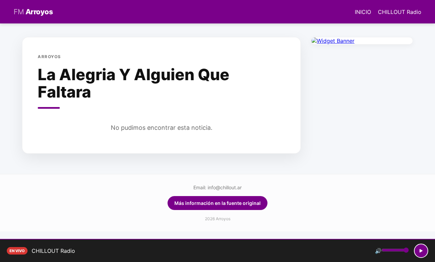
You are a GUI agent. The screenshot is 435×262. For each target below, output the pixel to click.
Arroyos (33, 11)
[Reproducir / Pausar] (421, 251)
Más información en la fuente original (217, 203)
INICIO (363, 11)
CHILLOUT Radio (399, 11)
